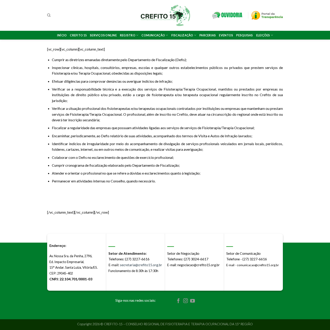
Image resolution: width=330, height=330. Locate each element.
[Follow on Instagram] (185, 301)
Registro (127, 35)
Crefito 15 (78, 35)
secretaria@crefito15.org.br (141, 265)
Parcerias (207, 35)
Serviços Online (103, 35)
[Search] (49, 15)
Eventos (226, 35)
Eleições (263, 35)
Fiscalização (182, 35)
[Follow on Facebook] (178, 301)
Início (62, 35)
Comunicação (153, 35)
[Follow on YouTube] (192, 301)
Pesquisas (244, 35)
